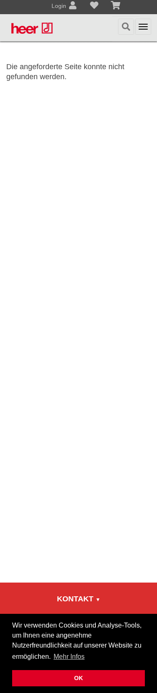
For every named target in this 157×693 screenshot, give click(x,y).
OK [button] (78, 678)
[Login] (73, 6)
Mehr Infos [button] (69, 656)
